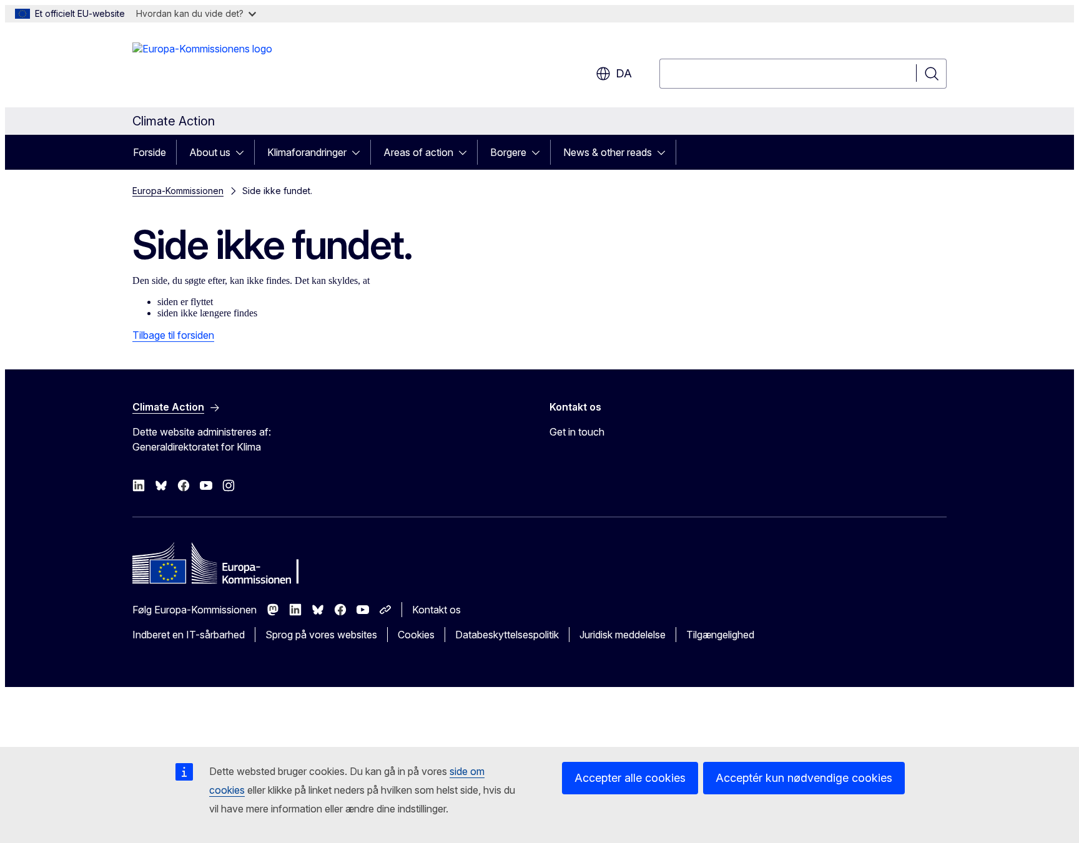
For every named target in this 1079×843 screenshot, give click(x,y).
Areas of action (418, 152)
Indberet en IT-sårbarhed (188, 634)
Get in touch (576, 432)
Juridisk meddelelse (622, 634)
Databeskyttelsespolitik (507, 634)
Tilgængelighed (720, 634)
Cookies (416, 634)
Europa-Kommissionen (178, 190)
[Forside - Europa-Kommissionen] (202, 67)
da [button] (624, 73)
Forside (149, 152)
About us (209, 152)
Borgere (508, 152)
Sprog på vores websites (321, 634)
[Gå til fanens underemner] (243, 152)
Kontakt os (436, 609)
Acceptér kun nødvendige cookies (804, 777)
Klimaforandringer (307, 152)
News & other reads (607, 152)
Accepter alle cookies (630, 777)
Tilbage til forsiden (173, 335)
